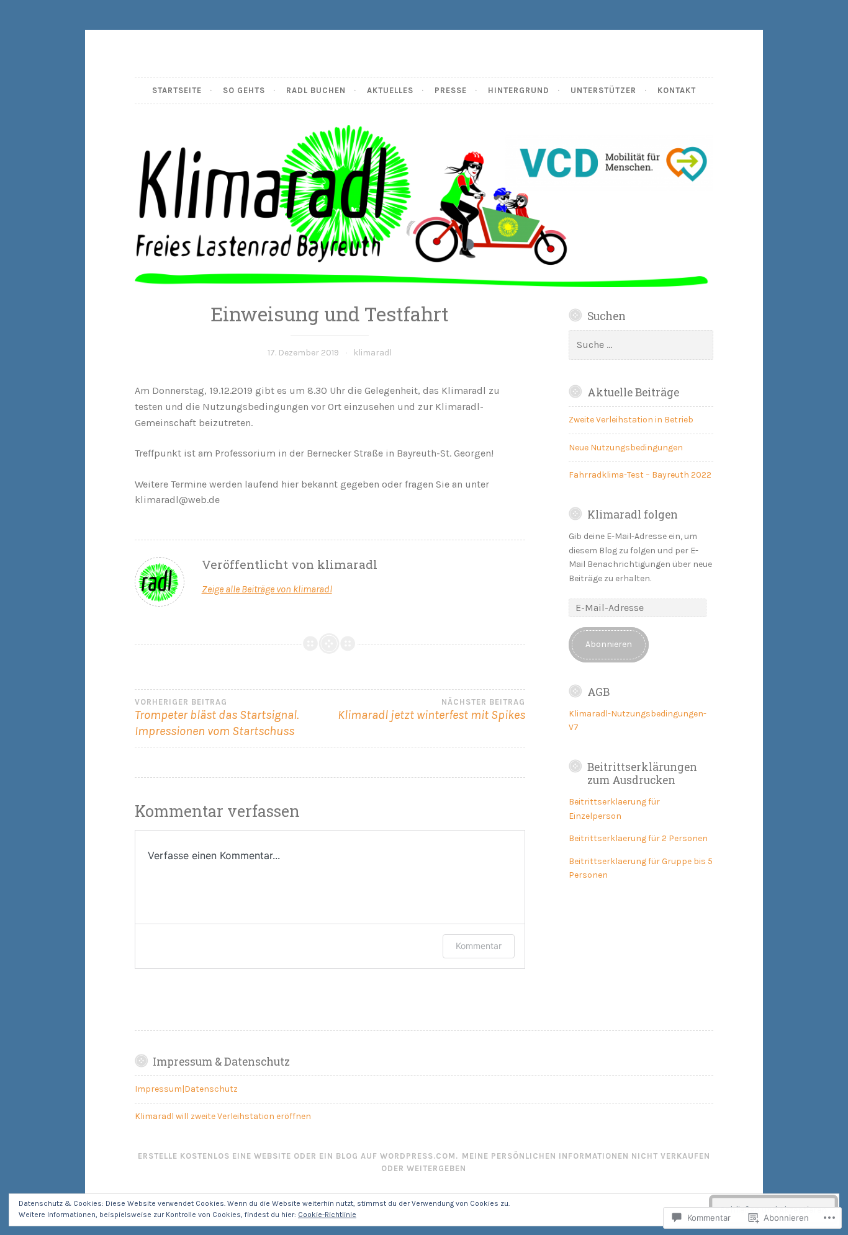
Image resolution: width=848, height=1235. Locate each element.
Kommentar (479, 945)
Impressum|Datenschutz (186, 1089)
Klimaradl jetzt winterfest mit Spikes (431, 710)
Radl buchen (316, 90)
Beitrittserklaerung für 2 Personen (638, 838)
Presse (451, 90)
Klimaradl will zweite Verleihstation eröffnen (223, 1116)
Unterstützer (603, 90)
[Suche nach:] (641, 345)
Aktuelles (390, 90)
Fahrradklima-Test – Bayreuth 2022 (640, 475)
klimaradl (372, 352)
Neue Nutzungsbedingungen (626, 447)
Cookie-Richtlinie (327, 1214)
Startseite (177, 90)
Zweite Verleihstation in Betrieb (631, 419)
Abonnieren (608, 644)
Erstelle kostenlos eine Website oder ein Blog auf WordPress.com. (298, 1156)
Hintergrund (518, 90)
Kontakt (676, 90)
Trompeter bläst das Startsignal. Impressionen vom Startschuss (217, 718)
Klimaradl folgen (632, 514)
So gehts (244, 90)
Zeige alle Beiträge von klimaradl (267, 589)
